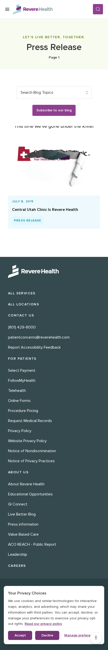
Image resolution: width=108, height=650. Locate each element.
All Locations (23, 304)
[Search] (98, 9)
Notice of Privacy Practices (31, 460)
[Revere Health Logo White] (54, 271)
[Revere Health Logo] (53, 9)
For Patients (22, 358)
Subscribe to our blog (54, 110)
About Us (18, 472)
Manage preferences (81, 635)
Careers (17, 566)
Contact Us (21, 315)
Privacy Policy (19, 430)
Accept (20, 635)
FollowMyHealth (21, 380)
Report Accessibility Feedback (34, 347)
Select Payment (21, 370)
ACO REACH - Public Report (32, 544)
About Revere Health (26, 484)
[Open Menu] (7, 9)
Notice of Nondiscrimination (32, 450)
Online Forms (19, 400)
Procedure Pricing (23, 410)
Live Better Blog (22, 514)
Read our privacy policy (43, 624)
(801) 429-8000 (22, 327)
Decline (47, 635)
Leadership (17, 554)
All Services (22, 293)
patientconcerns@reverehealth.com (39, 337)
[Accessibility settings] (96, 638)
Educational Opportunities (30, 494)
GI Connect (17, 504)
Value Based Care (23, 534)
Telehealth (17, 390)
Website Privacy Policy (27, 440)
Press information (23, 524)
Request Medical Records (30, 420)
